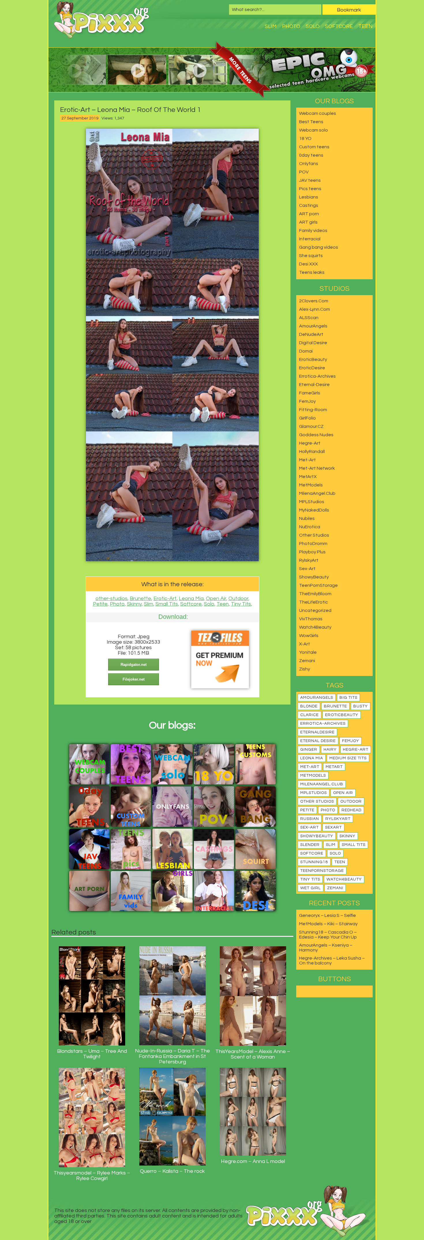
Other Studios (314, 535)
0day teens (311, 155)
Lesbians (308, 197)
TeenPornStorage (318, 585)
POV (304, 172)
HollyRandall (312, 451)
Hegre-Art (309, 443)
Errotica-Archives (317, 376)
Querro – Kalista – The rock (172, 1171)
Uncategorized (315, 610)
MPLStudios (311, 501)
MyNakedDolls (314, 510)
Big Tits (348, 698)
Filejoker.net (134, 679)
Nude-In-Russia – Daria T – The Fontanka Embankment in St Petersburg (172, 1056)
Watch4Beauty (315, 627)
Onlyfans (308, 163)
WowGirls (308, 635)
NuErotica (309, 527)
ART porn (309, 213)
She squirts (311, 255)
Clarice (309, 715)
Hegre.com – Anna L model (253, 1161)
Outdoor (238, 598)
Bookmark (349, 10)
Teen (365, 26)
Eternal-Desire (314, 384)
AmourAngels (313, 326)
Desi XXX (308, 264)
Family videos (313, 230)
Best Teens (311, 121)
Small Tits (166, 604)
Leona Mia (191, 598)
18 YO (305, 138)
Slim (271, 26)
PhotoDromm (313, 543)
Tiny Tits (241, 604)
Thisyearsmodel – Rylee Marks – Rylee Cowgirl (92, 1175)
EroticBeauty (313, 359)
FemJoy (307, 401)
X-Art (304, 644)
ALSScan (308, 317)
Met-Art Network (317, 468)
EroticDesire (312, 368)
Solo (313, 26)
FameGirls (309, 393)
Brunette (140, 598)
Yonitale (308, 652)
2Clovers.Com (313, 301)
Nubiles (307, 518)
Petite (100, 604)
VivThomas (310, 619)
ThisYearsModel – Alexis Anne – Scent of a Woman (252, 1054)
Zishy (304, 669)
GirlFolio (307, 418)
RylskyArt (308, 560)
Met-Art (307, 460)
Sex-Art (307, 568)
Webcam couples (317, 113)
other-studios (111, 598)
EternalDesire (317, 732)
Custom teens (314, 147)
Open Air (216, 598)
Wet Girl (310, 888)
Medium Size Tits (348, 758)
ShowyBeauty (314, 577)
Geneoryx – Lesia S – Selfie (327, 915)
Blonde (309, 706)
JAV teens (310, 180)
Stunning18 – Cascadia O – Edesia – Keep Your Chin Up (328, 934)
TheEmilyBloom (315, 593)
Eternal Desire (318, 741)
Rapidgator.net (134, 664)
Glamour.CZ (311, 426)
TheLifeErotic (313, 602)
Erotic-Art (165, 598)
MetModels (311, 485)
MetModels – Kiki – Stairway (328, 923)
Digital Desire (313, 342)
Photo (291, 26)
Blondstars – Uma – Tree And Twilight (92, 1053)
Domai (306, 351)
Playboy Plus (312, 552)
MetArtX (308, 476)
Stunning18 (314, 862)
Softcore (339, 26)
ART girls (308, 222)
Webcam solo (313, 130)
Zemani (307, 660)
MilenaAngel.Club (317, 493)
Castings (308, 205)
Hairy (330, 750)
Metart (334, 767)
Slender (310, 845)
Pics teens (310, 188)
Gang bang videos (318, 247)
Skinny (134, 604)
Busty (360, 706)
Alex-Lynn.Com (314, 309)
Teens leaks (311, 272)
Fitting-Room (313, 409)
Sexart (333, 827)
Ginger (308, 750)
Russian (309, 819)
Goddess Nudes (316, 434)
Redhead (351, 810)
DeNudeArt (311, 334)
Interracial (309, 239)
